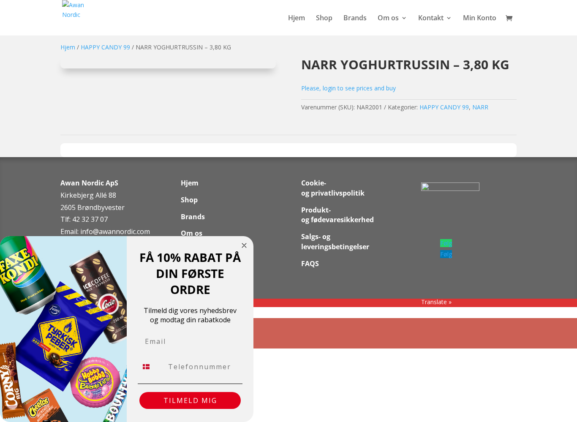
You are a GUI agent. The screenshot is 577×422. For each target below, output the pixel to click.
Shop (324, 18)
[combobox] (151, 367)
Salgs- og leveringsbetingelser (335, 241)
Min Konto (479, 18)
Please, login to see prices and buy (348, 88)
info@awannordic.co (112, 231)
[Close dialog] (244, 245)
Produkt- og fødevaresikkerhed (337, 215)
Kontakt (431, 18)
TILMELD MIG (190, 400)
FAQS (310, 263)
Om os (388, 18)
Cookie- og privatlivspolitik (333, 188)
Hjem (296, 18)
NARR (480, 107)
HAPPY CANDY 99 (105, 47)
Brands (355, 18)
